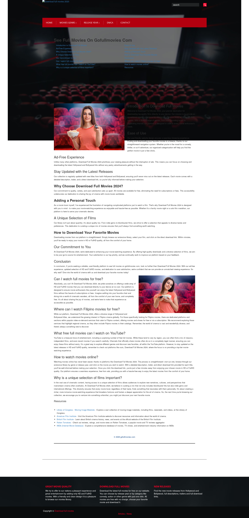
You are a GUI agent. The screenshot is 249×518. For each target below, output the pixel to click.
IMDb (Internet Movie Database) (70, 425)
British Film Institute (65, 419)
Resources (128, 67)
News (129, 513)
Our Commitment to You (66, 58)
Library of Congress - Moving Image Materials (76, 409)
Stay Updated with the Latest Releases (140, 48)
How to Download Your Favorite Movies (140, 54)
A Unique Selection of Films (67, 54)
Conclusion (129, 58)
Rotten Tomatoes (64, 422)
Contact (125, 22)
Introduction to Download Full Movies (71, 45)
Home (49, 22)
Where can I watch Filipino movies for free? (142, 61)
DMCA (110, 22)
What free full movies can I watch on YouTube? (75, 64)
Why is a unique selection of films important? (75, 67)
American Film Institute (66, 416)
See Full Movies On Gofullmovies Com (93, 40)
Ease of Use (129, 45)
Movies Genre (68, 22)
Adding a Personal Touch (134, 51)
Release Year (92, 22)
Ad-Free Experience (64, 48)
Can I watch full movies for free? (69, 61)
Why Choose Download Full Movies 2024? (73, 51)
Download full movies (64, 510)
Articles (121, 513)
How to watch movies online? (136, 64)
